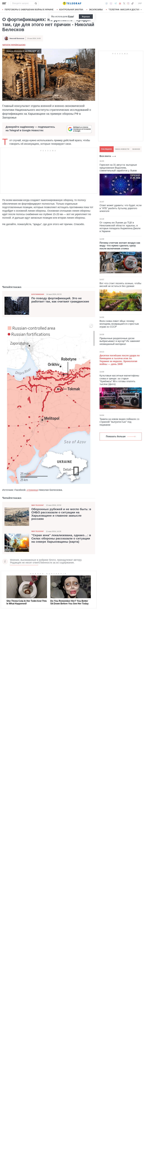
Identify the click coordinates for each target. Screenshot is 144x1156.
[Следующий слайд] (141, 9)
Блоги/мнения (37, 294)
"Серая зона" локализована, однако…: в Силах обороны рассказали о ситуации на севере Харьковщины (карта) (61, 538)
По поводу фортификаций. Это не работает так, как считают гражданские (60, 300)
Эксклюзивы (96, 9)
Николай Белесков (17, 38)
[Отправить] (36, 3)
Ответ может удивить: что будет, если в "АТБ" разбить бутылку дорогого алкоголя (121, 208)
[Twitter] (124, 3)
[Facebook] (106, 3)
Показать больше (116, 436)
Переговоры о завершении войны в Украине (29, 9)
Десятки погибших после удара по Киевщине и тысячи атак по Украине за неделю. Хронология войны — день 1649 (120, 359)
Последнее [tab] (106, 149)
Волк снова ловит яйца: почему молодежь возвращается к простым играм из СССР (119, 324)
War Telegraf (37, 505)
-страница (32, 490)
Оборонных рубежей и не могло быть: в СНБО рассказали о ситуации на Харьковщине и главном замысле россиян (61, 514)
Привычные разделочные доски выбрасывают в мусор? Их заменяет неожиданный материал (120, 341)
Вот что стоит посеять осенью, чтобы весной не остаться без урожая (120, 284)
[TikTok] (132, 3)
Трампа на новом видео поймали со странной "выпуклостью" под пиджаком (119, 422)
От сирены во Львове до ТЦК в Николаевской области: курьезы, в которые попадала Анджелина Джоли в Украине (120, 226)
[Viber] (111, 3)
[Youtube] (120, 3)
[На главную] (72, 3)
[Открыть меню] (4, 3)
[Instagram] (128, 3)
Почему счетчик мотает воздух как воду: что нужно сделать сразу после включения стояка (120, 245)
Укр (140, 3)
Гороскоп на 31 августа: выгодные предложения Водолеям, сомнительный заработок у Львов (118, 168)
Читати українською (13, 45)
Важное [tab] (136, 149)
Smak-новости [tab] (122, 149)
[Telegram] (115, 3)
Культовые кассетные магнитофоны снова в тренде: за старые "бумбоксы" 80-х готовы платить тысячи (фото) (119, 379)
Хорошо (86, 16)
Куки (70, 16)
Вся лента (105, 156)
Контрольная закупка (71, 9)
